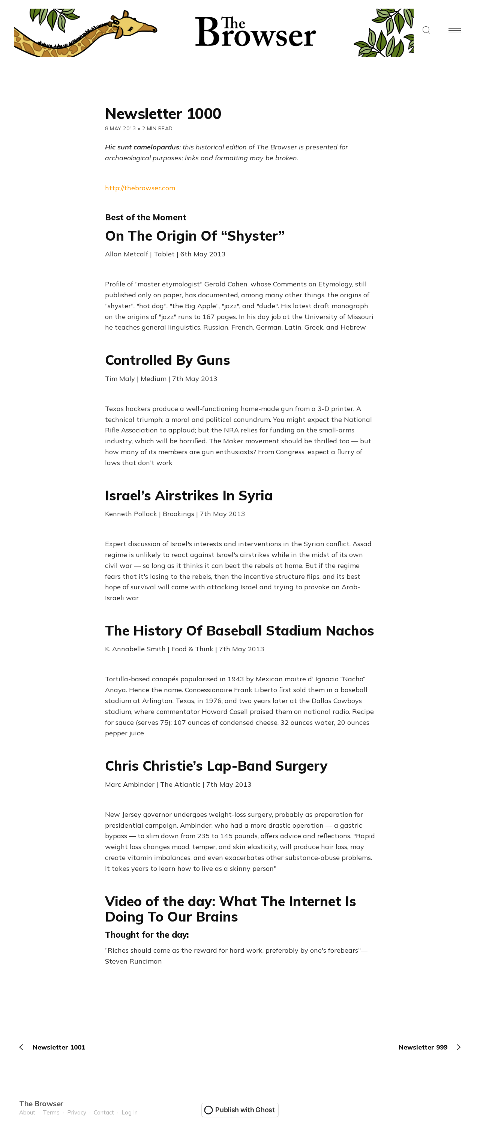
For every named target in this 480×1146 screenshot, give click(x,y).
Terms (51, 1112)
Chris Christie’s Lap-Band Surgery (216, 765)
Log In (130, 1112)
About (27, 1112)
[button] (426, 31)
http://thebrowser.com (140, 188)
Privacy (76, 1112)
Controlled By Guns (167, 359)
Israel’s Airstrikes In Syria (189, 495)
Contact (104, 1112)
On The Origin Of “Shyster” (195, 235)
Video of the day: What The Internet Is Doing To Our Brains (230, 909)
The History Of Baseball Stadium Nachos (239, 630)
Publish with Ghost (245, 1110)
